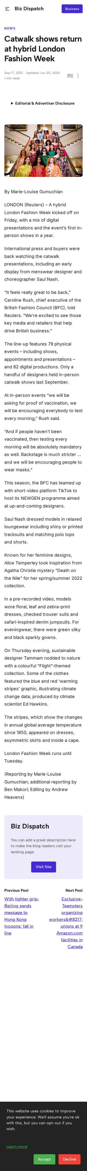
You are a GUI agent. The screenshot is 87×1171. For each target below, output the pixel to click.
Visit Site (43, 866)
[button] (7, 8)
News (9, 28)
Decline (69, 1159)
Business (72, 9)
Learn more (17, 1146)
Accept (44, 1159)
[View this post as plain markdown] (70, 76)
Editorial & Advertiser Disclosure (44, 103)
